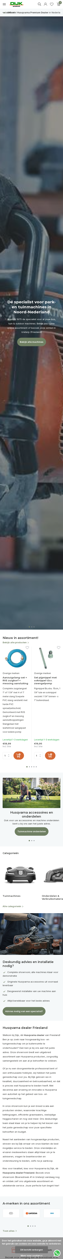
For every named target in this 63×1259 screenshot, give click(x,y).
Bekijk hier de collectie (31, 330)
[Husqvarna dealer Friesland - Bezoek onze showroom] (19, 4)
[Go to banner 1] (31, 807)
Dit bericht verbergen (31, 1249)
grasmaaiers (36, 1114)
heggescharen (11, 1118)
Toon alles (9, 1230)
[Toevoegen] (18, 755)
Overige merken (11, 673)
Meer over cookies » (32, 1255)
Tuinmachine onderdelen (31, 831)
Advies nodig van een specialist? (24, 1011)
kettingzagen (10, 1114)
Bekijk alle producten (15, 642)
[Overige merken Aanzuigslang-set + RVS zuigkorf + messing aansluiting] (16, 658)
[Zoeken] (39, 4)
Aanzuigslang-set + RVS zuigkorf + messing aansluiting (15, 680)
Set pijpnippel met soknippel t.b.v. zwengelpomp (45, 680)
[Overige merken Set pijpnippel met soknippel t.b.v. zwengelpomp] (47, 658)
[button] (29, 626)
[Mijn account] (45, 4)
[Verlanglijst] (52, 4)
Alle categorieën (12, 906)
